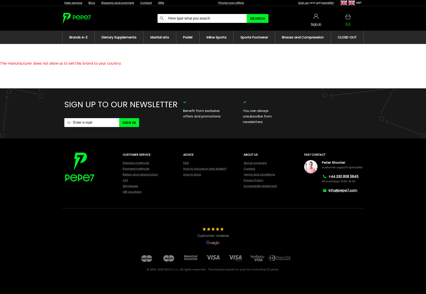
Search (257, 18)
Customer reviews (213, 235)
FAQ (186, 163)
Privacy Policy (253, 180)
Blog (92, 3)
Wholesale (130, 186)
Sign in (129, 123)
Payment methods (136, 169)
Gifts (161, 3)
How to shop (192, 174)
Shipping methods (136, 163)
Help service (73, 3)
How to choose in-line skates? (205, 169)
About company (255, 163)
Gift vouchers (132, 192)
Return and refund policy (140, 174)
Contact (146, 3)
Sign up (303, 3)
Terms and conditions (259, 174)
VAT (125, 180)
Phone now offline (231, 3)
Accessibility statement (260, 186)
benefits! (327, 3)
